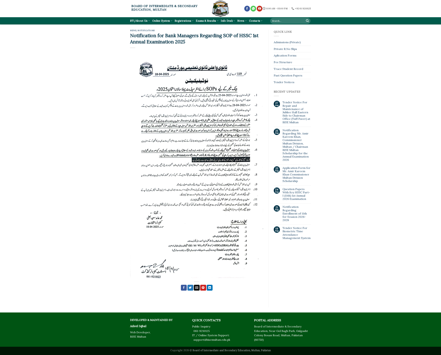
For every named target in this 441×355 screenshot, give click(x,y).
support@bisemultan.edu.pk (211, 339)
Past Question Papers (288, 75)
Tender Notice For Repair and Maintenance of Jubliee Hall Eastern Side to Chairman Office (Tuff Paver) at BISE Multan (296, 112)
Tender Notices (284, 82)
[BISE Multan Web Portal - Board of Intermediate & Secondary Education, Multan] (220, 8)
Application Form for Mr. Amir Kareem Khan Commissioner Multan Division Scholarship (296, 174)
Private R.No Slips (285, 49)
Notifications (146, 30)
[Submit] (307, 21)
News (240, 20)
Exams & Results (206, 20)
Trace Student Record (288, 69)
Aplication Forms (285, 55)
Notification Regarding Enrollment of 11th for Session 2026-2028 (295, 213)
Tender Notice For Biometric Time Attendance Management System (297, 233)
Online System (161, 20)
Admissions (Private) (287, 42)
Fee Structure (283, 62)
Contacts (254, 20)
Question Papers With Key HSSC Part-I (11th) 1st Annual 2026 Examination (296, 194)
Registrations (183, 20)
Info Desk (227, 20)
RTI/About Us (138, 20)
